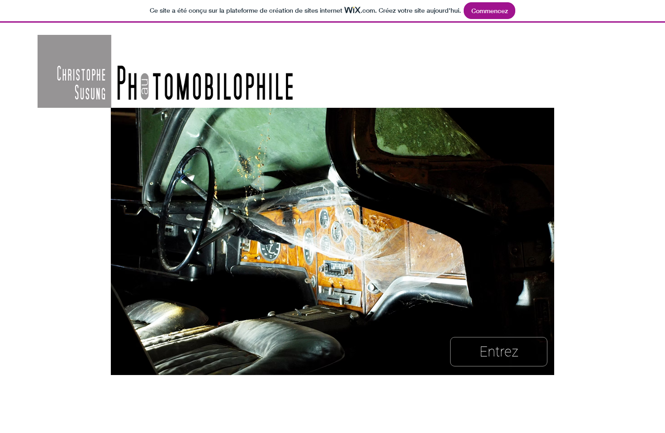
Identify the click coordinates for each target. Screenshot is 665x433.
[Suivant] (587, 241)
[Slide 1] (332, 360)
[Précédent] (78, 241)
